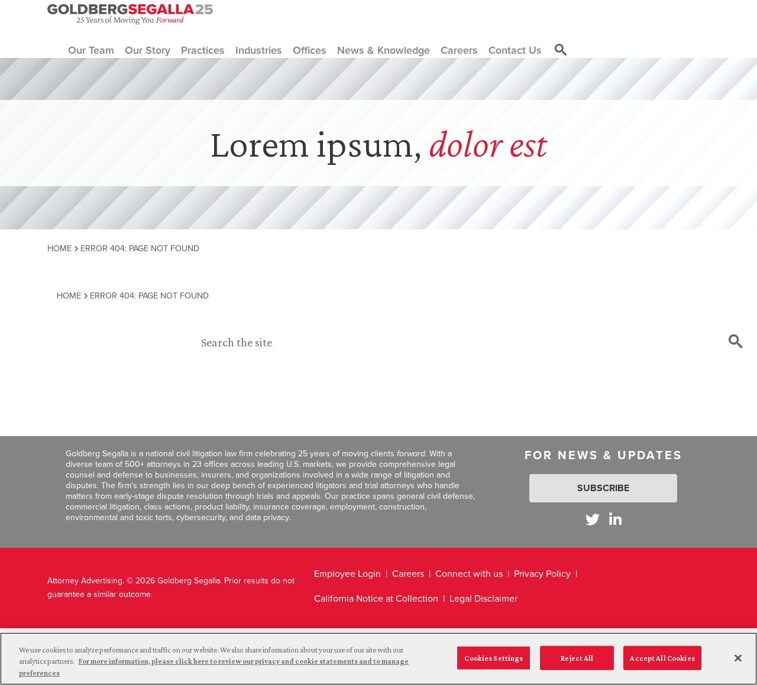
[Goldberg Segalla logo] (130, 14)
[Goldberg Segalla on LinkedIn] (615, 519)
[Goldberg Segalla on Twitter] (592, 519)
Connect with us (469, 573)
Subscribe (603, 488)
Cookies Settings (493, 657)
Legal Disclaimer (483, 598)
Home (59, 248)
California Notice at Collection (376, 598)
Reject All (577, 657)
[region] (378, 658)
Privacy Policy (542, 573)
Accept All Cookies (662, 657)
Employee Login (347, 573)
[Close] (738, 658)
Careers (408, 573)
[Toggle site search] (561, 50)
